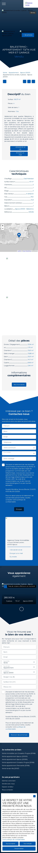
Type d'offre (6, 661)
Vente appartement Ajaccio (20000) (14, 756)
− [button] (2, 228)
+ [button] (2, 225)
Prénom (7, 426)
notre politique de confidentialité (13, 839)
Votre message (9, 458)
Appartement (14, 72)
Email (6, 437)
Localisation (6, 671)
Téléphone (7, 442)
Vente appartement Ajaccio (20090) (14, 759)
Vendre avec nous (8, 784)
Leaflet (19, 251)
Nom (5, 431)
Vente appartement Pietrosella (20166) (16, 765)
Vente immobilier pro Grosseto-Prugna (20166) (18, 753)
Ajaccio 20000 (25, 72)
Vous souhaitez (7, 452)
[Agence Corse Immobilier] (30, 4)
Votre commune (10, 448)
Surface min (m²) (9, 682)
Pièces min (7, 687)
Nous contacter (7, 790)
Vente (5, 72)
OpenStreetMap (27, 251)
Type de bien (6, 666)
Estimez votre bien (8, 781)
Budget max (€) (9, 677)
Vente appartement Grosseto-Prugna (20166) (18, 762)
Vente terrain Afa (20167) (10, 768)
